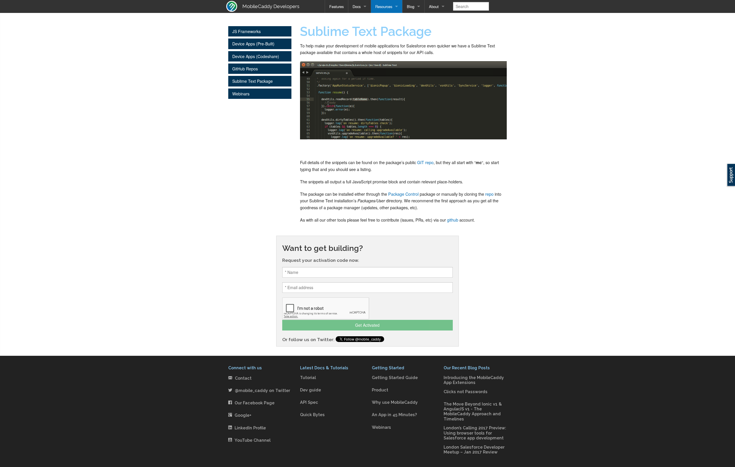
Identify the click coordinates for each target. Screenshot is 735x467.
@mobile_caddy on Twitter (262, 390)
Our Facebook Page (254, 402)
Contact (243, 378)
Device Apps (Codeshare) (255, 56)
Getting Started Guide (395, 377)
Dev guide (310, 389)
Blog (410, 6)
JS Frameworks (246, 31)
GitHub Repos (245, 69)
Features (336, 6)
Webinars (240, 94)
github (452, 220)
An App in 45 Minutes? (394, 414)
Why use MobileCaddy (395, 402)
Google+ (243, 415)
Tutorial (308, 377)
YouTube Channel (252, 440)
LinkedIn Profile (250, 427)
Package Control (403, 194)
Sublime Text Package (252, 81)
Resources (383, 6)
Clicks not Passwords (466, 391)
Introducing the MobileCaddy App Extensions (474, 380)
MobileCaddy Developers (270, 6)
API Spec (309, 402)
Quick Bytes (312, 414)
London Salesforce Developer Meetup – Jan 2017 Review (474, 449)
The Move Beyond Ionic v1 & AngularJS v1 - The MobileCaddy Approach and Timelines (473, 411)
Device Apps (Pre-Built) (253, 44)
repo (489, 194)
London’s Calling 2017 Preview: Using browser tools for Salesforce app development (475, 432)
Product (380, 389)
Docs (357, 6)
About (434, 6)
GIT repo (425, 162)
